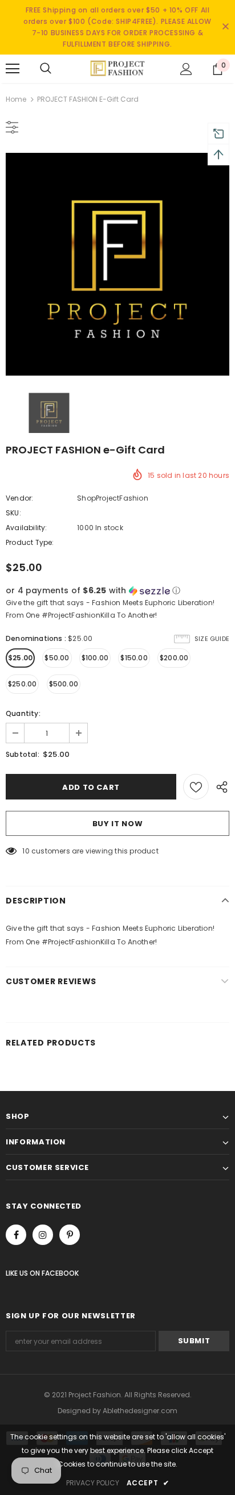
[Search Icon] (45, 68)
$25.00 (20, 658)
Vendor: (19, 498)
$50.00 (56, 658)
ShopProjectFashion (112, 498)
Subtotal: (22, 754)
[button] (117, 591)
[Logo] (117, 68)
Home (16, 99)
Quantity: (23, 713)
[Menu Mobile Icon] (12, 69)
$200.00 (174, 658)
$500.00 (63, 684)
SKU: (13, 513)
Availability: (26, 527)
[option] (117, 264)
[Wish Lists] (196, 786)
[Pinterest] (69, 1235)
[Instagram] (43, 1235)
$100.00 (95, 658)
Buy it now (117, 823)
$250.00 (22, 684)
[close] (225, 27)
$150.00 (133, 658)
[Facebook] (16, 1235)
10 (25, 851)
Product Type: (30, 542)
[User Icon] (186, 69)
